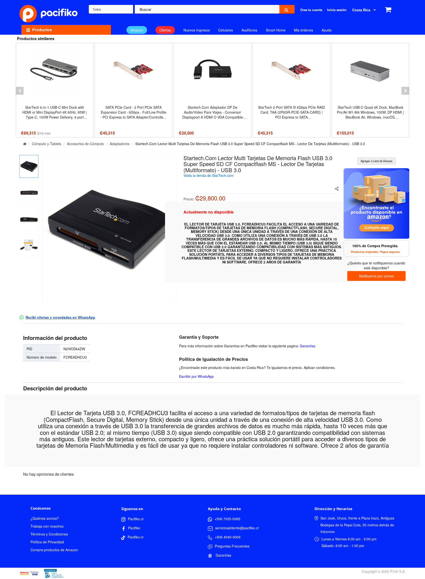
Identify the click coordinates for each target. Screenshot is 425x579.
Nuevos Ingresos (196, 30)
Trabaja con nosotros (46, 526)
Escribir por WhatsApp (196, 376)
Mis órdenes (303, 30)
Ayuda (327, 30)
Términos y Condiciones (49, 534)
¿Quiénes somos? (44, 518)
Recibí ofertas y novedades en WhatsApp (60, 317)
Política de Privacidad (47, 541)
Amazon (136, 30)
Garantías (307, 345)
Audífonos (249, 30)
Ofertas (165, 30)
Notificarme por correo (376, 276)
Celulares (225, 30)
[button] (20, 91)
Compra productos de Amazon (54, 549)
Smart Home (276, 30)
